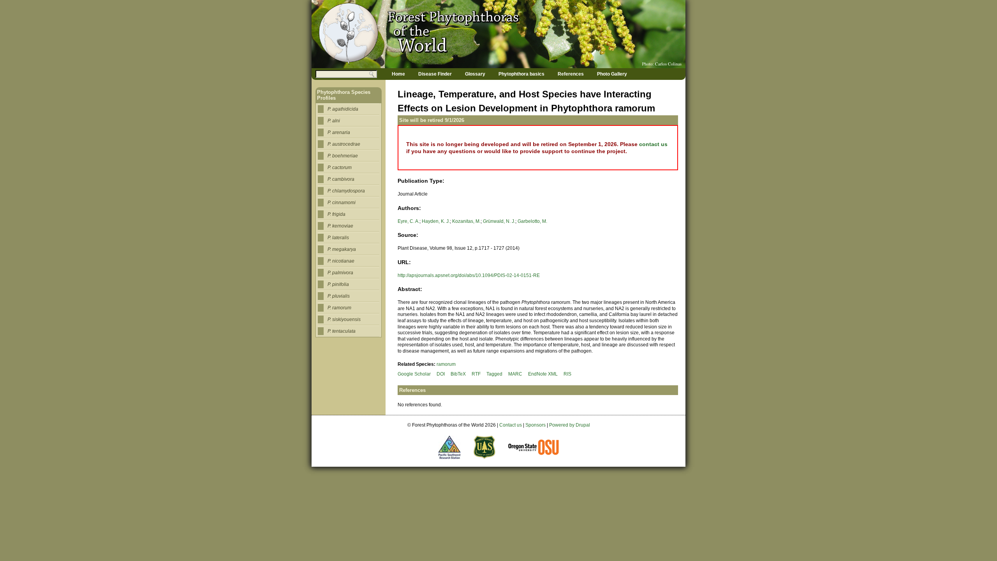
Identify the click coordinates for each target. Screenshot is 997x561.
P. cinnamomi (342, 202)
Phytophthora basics (521, 74)
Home (398, 74)
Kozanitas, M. (466, 221)
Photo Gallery (612, 74)
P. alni (334, 120)
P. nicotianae (341, 261)
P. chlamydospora (346, 191)
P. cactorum (340, 167)
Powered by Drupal (569, 425)
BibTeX (458, 374)
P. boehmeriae (343, 156)
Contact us (510, 425)
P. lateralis (338, 237)
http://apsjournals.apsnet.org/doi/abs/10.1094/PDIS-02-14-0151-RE (469, 275)
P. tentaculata (342, 331)
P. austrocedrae (344, 144)
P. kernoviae (340, 226)
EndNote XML (543, 374)
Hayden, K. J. (436, 221)
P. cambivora (341, 179)
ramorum (446, 364)
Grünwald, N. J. (499, 221)
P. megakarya (342, 249)
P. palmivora (340, 272)
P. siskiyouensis (344, 319)
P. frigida (336, 214)
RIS (567, 374)
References (571, 74)
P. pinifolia (338, 284)
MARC (515, 374)
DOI (441, 374)
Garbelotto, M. (532, 221)
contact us (653, 144)
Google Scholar (414, 374)
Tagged (494, 374)
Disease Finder (435, 74)
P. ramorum (339, 307)
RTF (476, 374)
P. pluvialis (339, 296)
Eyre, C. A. (408, 221)
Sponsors (535, 425)
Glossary (475, 74)
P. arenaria (339, 132)
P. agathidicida (343, 109)
